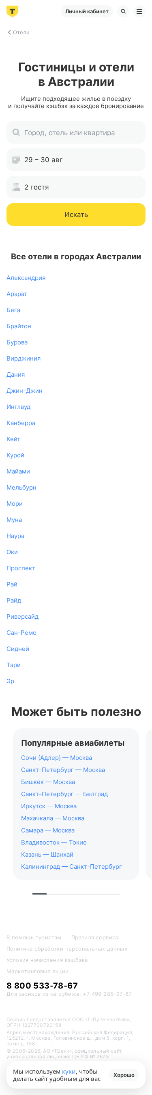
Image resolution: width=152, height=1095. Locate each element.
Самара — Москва (48, 830)
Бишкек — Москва (48, 782)
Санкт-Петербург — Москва (63, 770)
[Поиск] (123, 11)
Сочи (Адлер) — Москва (56, 757)
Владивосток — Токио (54, 842)
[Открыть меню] (139, 11)
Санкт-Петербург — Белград (64, 794)
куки (69, 1071)
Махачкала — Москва (52, 818)
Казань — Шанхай (47, 854)
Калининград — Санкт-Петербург (71, 866)
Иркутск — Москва (49, 806)
